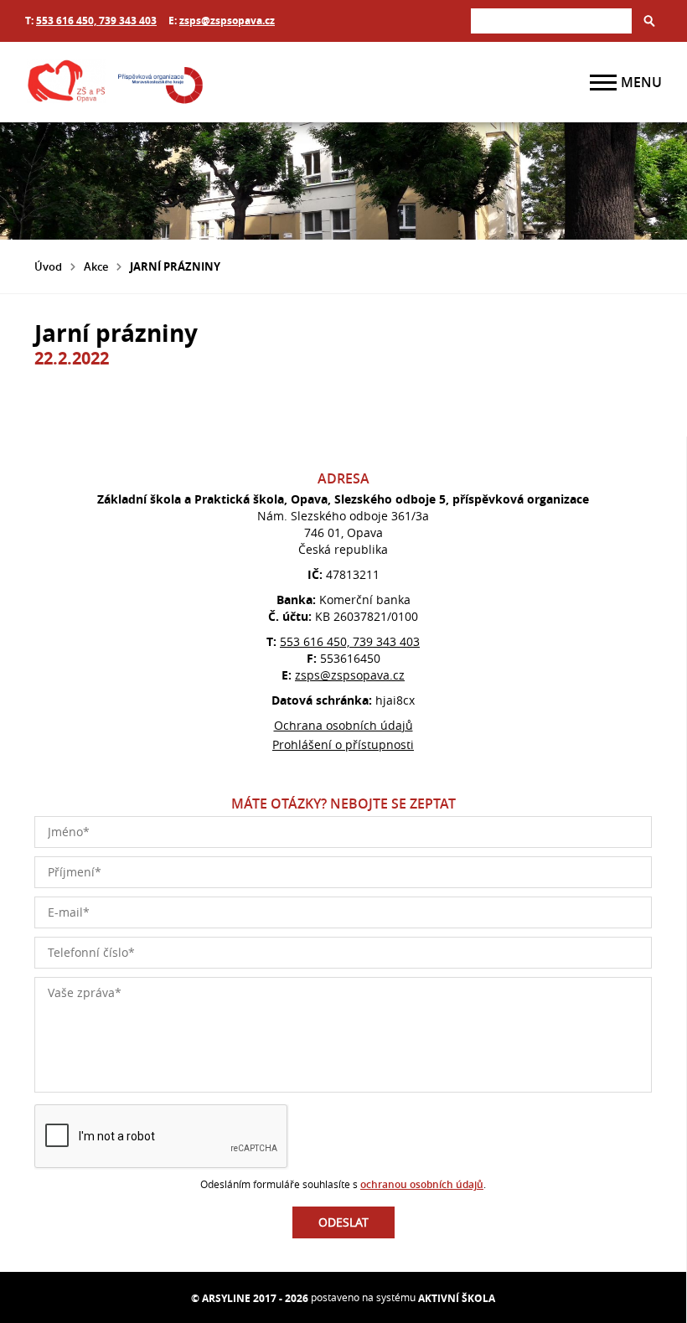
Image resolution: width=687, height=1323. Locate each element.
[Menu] (603, 82)
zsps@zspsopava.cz (227, 20)
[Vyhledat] (649, 21)
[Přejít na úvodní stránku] (125, 82)
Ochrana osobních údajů (343, 725)
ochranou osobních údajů (421, 1184)
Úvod (48, 266)
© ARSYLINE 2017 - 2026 (249, 1298)
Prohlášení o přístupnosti (343, 744)
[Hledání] (551, 20)
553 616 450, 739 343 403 (96, 20)
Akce (96, 266)
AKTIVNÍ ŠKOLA (456, 1298)
